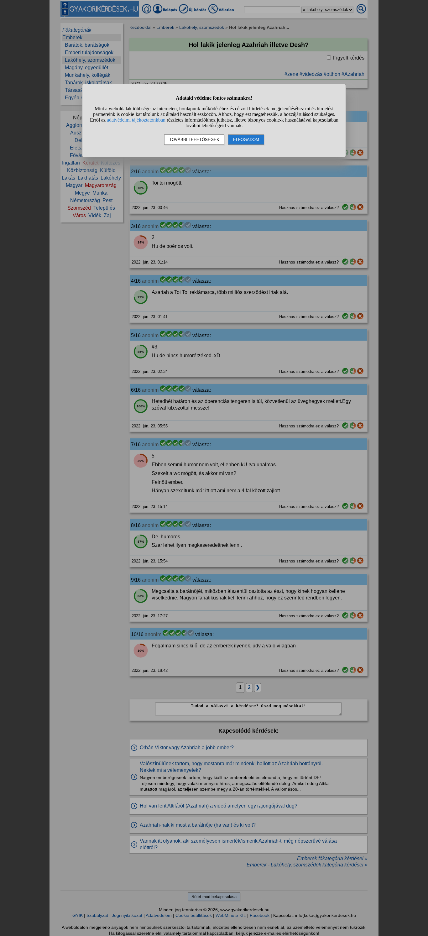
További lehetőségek (194, 139)
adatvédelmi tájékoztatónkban (136, 120)
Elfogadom (246, 139)
